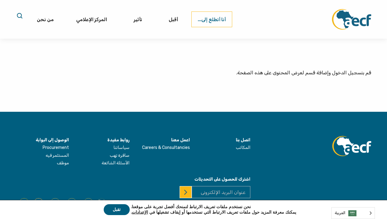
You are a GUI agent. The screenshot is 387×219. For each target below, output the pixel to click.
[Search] (19, 17)
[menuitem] (211, 19)
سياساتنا (121, 147)
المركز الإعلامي (91, 19)
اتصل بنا (243, 140)
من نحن (45, 19)
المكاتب (243, 147)
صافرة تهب (119, 155)
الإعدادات (140, 212)
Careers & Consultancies (166, 147)
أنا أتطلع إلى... (212, 19)
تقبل (117, 209)
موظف (63, 163)
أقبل (173, 19)
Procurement (56, 147)
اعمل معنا (180, 140)
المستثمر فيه (57, 155)
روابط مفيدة (118, 140)
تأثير (138, 19)
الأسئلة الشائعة (115, 163)
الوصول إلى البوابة (52, 140)
